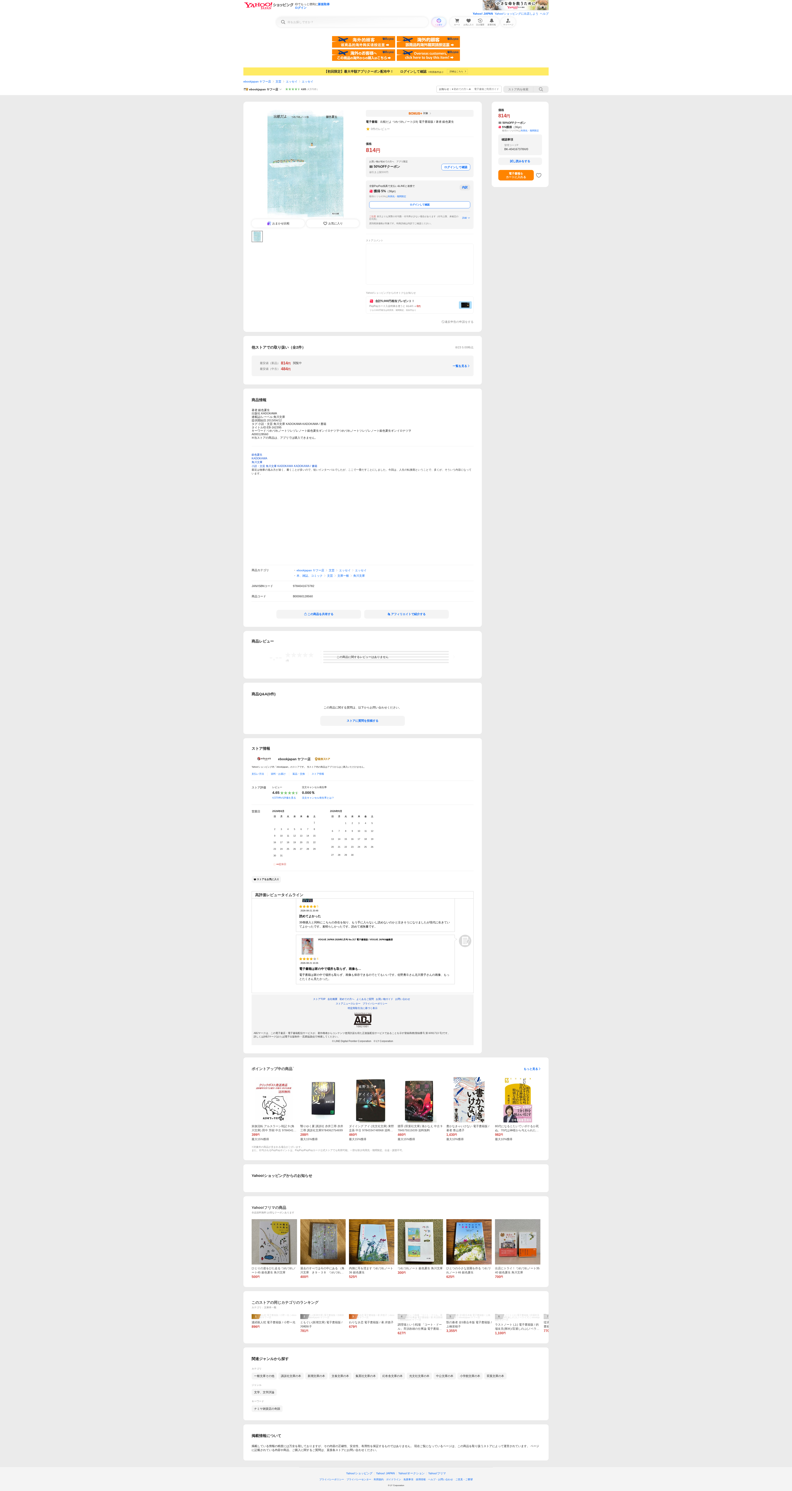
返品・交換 (298, 773)
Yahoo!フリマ (437, 1473)
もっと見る (531, 1068)
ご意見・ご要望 (464, 1479)
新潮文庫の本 (316, 1376)
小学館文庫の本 (470, 1376)
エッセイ (291, 81)
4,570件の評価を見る (284, 797)
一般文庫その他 (264, 1376)
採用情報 (421, 1479)
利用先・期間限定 (397, 196)
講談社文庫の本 (291, 1376)
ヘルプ (544, 13)
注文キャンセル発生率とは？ (318, 797)
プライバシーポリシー (331, 1479)
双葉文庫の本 (495, 1376)
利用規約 (379, 1479)
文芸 (278, 81)
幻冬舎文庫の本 (392, 1376)
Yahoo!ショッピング (359, 1473)
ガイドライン (393, 1479)
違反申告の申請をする (459, 321)
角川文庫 (359, 575)
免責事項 (408, 1479)
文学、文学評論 (264, 1392)
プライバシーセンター (358, 1479)
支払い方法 (258, 773)
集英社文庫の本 (366, 1376)
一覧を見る (460, 366)
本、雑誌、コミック (310, 575)
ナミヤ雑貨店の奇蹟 (267, 1408)
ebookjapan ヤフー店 (257, 81)
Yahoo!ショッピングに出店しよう (516, 13)
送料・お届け (278, 773)
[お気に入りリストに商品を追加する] (538, 175)
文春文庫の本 (340, 1376)
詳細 (464, 218)
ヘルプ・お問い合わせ (440, 1479)
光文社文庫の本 (419, 1376)
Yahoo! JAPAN (483, 13)
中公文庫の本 (444, 1376)
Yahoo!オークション (411, 1473)
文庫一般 (343, 575)
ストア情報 (318, 773)
